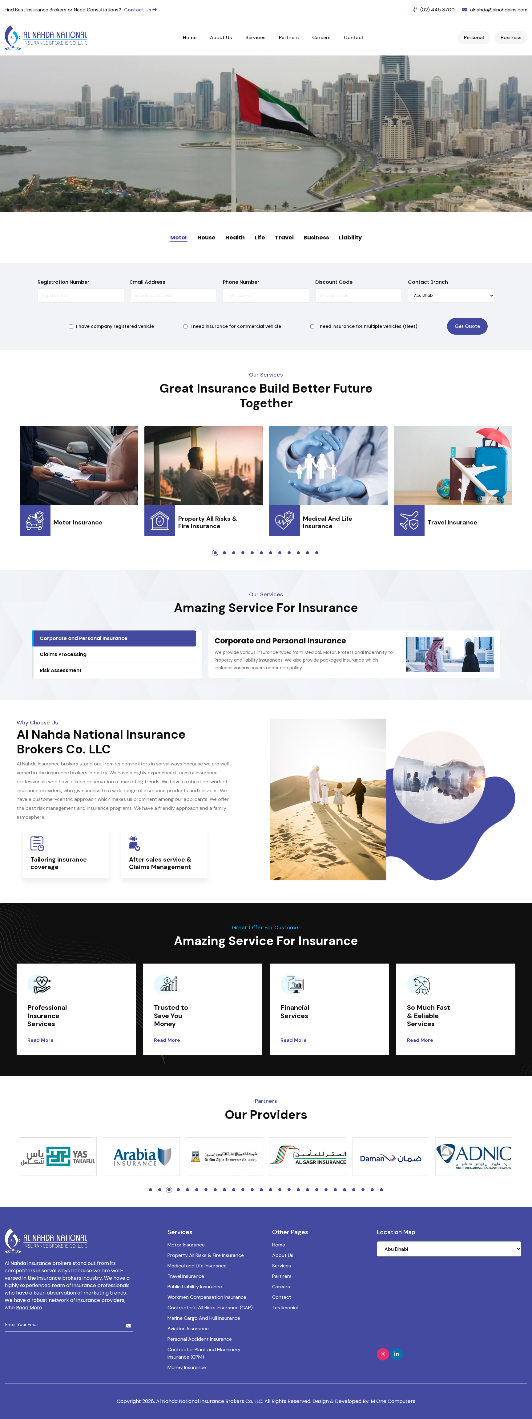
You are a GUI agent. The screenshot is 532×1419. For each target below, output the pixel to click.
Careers (321, 37)
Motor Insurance (186, 1245)
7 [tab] (271, 553)
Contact (354, 37)
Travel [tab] (284, 237)
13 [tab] (261, 1190)
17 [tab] (298, 1190)
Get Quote (467, 326)
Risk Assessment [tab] (61, 670)
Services (255, 37)
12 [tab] (317, 553)
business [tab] (316, 237)
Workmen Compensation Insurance (206, 1297)
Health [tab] (235, 237)
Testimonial (285, 1307)
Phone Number (241, 282)
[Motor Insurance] (79, 467)
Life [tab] (260, 237)
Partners (289, 37)
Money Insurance (186, 1367)
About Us (221, 37)
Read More (40, 1040)
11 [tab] (307, 553)
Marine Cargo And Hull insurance (203, 1318)
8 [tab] (280, 553)
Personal (474, 37)
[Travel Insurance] (453, 467)
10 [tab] (298, 553)
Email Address (147, 282)
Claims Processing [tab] (63, 654)
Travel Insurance (185, 1276)
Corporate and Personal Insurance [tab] (83, 638)
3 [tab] (234, 553)
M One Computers (393, 1401)
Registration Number (63, 282)
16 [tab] (289, 1190)
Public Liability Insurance (194, 1286)
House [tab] (206, 237)
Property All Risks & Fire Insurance (205, 1255)
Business (511, 37)
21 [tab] (335, 1190)
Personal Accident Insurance (199, 1339)
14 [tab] (271, 1190)
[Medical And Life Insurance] (328, 467)
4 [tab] (243, 553)
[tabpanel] (79, 473)
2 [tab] (224, 553)
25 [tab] (372, 1190)
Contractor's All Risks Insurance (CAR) (210, 1307)
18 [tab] (307, 1190)
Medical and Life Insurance (197, 1265)
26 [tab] (381, 1190)
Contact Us (138, 9)
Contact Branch (428, 282)
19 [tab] (317, 1190)
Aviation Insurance (188, 1328)
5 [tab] (252, 553)
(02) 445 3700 (437, 9)
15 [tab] (280, 1190)
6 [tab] (261, 553)
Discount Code (334, 282)
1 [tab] (215, 553)
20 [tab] (326, 1190)
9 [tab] (289, 553)
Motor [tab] (178, 237)
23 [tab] (354, 1190)
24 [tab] (363, 1190)
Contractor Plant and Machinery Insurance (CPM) (203, 1353)
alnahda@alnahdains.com (498, 9)
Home (189, 37)
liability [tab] (350, 237)
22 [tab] (344, 1190)
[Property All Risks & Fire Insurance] (203, 467)
